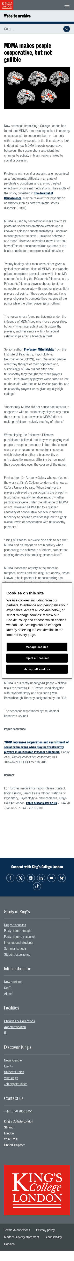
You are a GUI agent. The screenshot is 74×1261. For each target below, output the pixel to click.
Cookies (9, 1244)
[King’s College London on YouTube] (51, 878)
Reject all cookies (37, 658)
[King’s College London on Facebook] (10, 878)
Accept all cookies (37, 669)
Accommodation (15, 1027)
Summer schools (15, 948)
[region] (37, 630)
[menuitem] (37, 925)
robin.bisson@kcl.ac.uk (41, 803)
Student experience (17, 954)
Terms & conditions (17, 1230)
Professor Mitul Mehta (39, 349)
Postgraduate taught (18, 930)
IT (5, 1033)
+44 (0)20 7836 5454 (18, 1111)
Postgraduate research (20, 936)
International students (18, 942)
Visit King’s (11, 1078)
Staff (7, 988)
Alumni (8, 994)
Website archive (17, 15)
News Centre (13, 1060)
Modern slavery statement (21, 1237)
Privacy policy (45, 1230)
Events (8, 1066)
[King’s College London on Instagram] (31, 878)
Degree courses (15, 925)
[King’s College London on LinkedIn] (41, 878)
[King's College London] (37, 1186)
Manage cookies (37, 646)
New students (13, 982)
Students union (14, 1072)
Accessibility (53, 1237)
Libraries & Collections (19, 1021)
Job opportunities (15, 1084)
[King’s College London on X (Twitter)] (20, 878)
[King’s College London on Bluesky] (62, 878)
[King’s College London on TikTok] (37, 886)
